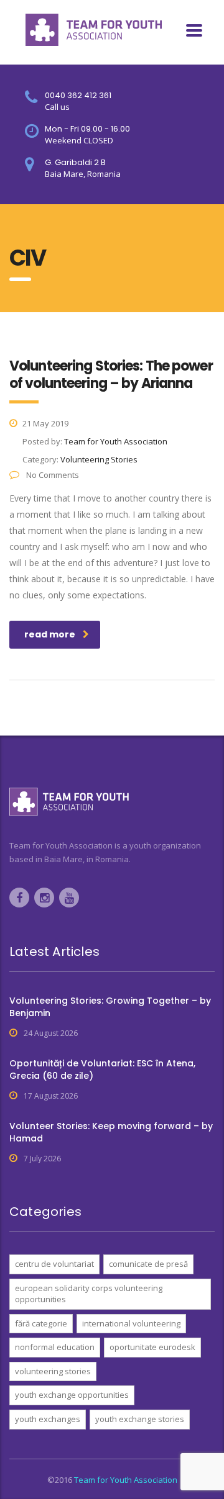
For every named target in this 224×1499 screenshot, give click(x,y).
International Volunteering (131, 1323)
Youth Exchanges (47, 1419)
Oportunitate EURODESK (152, 1347)
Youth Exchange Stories (139, 1419)
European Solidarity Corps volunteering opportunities (88, 1293)
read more (49, 634)
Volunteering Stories (53, 1371)
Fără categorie (41, 1323)
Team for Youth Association (125, 1479)
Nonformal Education (55, 1347)
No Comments (51, 474)
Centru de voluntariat (54, 1263)
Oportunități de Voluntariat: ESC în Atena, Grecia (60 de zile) (102, 1069)
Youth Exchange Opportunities (72, 1394)
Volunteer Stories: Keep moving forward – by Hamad (111, 1132)
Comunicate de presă (148, 1263)
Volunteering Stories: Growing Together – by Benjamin (110, 1006)
